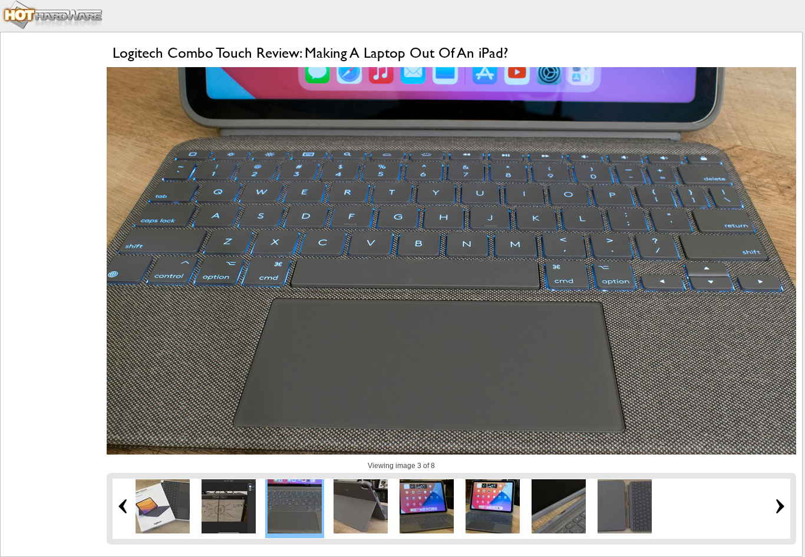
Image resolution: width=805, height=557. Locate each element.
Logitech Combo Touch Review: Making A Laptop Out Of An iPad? (310, 52)
